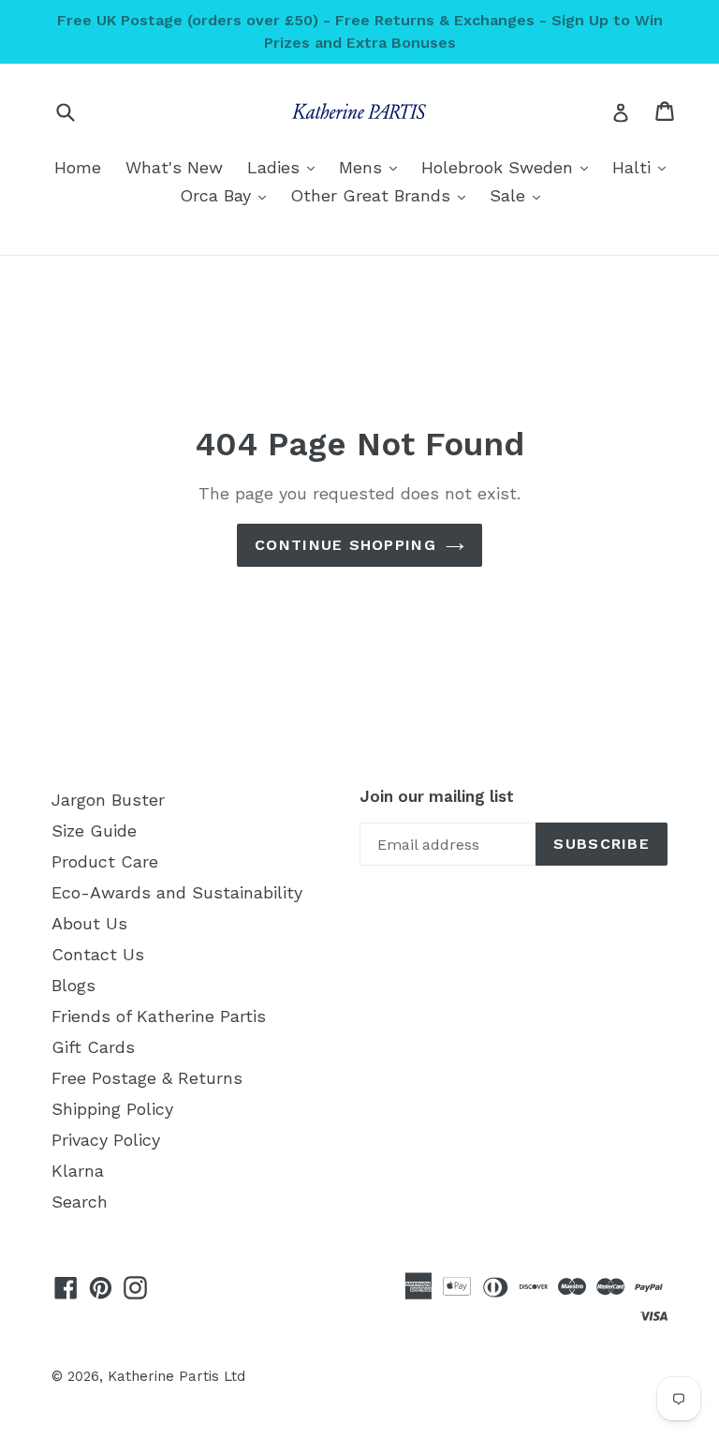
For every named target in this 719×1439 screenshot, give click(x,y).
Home (77, 167)
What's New (174, 167)
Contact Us (97, 954)
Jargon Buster (108, 799)
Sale (520, 195)
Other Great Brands (382, 195)
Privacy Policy (105, 1140)
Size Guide (94, 830)
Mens (372, 166)
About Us (89, 923)
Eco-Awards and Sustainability (176, 892)
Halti (643, 166)
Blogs (73, 985)
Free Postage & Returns (146, 1078)
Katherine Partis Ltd (176, 1376)
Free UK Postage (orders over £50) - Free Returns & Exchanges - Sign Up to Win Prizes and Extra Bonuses (360, 31)
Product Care (104, 861)
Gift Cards (93, 1047)
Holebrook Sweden (509, 166)
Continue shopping (345, 545)
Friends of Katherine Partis (158, 1016)
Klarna (77, 1170)
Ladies (285, 166)
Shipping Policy (112, 1109)
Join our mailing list (437, 796)
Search (79, 1201)
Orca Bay (227, 195)
